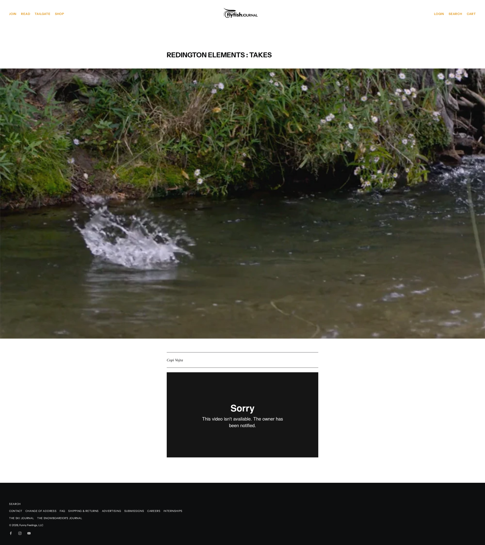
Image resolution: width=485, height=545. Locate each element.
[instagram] (19, 533)
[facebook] (10, 533)
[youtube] (29, 533)
